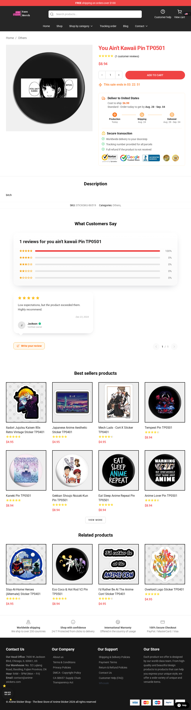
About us (58, 657)
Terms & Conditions (64, 662)
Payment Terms (108, 662)
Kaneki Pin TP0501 (18, 495)
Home (10, 38)
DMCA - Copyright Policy (67, 672)
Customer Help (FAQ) (111, 677)
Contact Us (105, 672)
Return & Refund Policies (113, 667)
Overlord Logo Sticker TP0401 (164, 589)
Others (22, 38)
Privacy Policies (62, 667)
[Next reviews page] (174, 346)
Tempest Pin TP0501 (158, 427)
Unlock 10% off (7, 693)
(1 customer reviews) (127, 56)
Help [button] (184, 705)
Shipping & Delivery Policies (114, 657)
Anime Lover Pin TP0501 (161, 495)
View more (95, 520)
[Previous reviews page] (156, 346)
